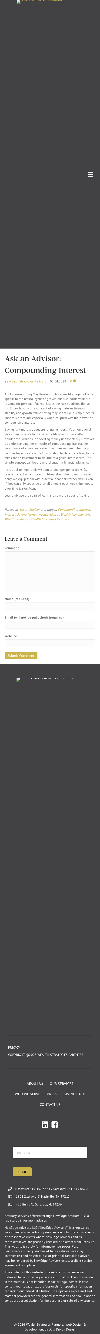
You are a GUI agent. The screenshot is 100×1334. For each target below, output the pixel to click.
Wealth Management (75, 514)
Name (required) (17, 599)
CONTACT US (50, 1104)
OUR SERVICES (61, 1083)
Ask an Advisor (29, 509)
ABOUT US (35, 1083)
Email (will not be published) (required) (34, 617)
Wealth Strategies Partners (50, 519)
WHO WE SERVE (27, 1094)
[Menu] (90, 174)
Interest (10, 514)
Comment (12, 548)
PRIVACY (14, 1047)
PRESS (52, 1094)
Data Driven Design (62, 1329)
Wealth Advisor (48, 514)
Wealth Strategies (17, 519)
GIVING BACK (74, 1094)
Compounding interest (74, 509)
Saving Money (27, 514)
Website (11, 636)
